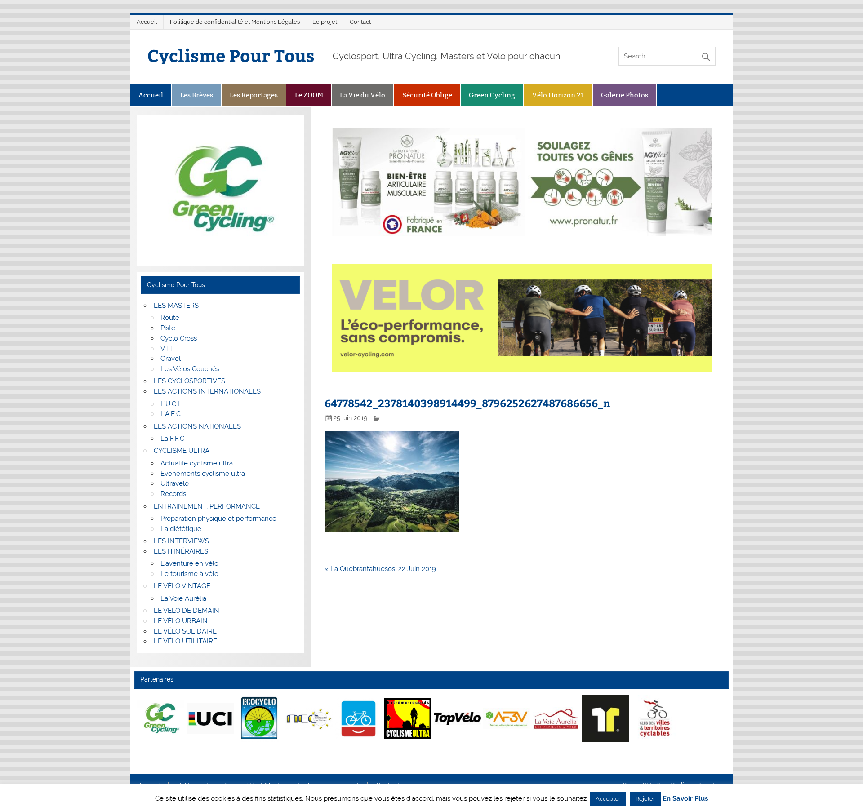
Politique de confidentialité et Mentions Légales (235, 21)
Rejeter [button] (645, 798)
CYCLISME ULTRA (181, 451)
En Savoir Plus (685, 798)
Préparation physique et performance (218, 518)
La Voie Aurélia (183, 598)
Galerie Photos (624, 95)
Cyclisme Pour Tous (231, 55)
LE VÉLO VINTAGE (182, 586)
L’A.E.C (170, 414)
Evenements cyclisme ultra (202, 474)
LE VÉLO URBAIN (181, 621)
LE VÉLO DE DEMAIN (186, 611)
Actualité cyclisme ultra (196, 463)
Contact (360, 21)
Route (169, 318)
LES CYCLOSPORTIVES (189, 381)
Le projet (324, 21)
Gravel (170, 359)
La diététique (180, 529)
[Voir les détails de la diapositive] (160, 718)
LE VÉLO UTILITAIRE (185, 641)
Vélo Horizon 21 (558, 95)
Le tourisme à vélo (189, 574)
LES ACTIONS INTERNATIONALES (207, 391)
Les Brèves (196, 95)
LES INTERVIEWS (181, 541)
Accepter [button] (608, 798)
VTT (166, 349)
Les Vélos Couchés (189, 369)
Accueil (147, 21)
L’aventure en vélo (189, 563)
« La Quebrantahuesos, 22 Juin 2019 (380, 569)
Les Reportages (254, 95)
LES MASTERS (176, 305)
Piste (167, 328)
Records (173, 494)
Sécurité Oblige (427, 95)
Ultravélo (174, 483)
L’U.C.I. (170, 404)
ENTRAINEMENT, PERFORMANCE (207, 506)
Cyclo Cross (178, 338)
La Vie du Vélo (362, 95)
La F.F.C (172, 438)
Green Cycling (492, 95)
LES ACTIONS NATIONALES (197, 426)
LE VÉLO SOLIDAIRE (185, 631)
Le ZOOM (309, 95)
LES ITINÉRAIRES (181, 551)
